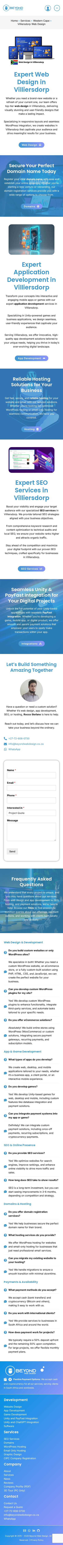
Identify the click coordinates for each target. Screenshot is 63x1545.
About (7, 1471)
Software (9, 1426)
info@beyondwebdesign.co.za (21, 1514)
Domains (9, 1442)
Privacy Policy (36, 1540)
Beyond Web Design (38, 1536)
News (7, 1478)
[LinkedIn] (33, 1530)
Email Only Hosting (15, 1450)
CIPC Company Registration (20, 1458)
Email (11, 782)
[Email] (24, 1530)
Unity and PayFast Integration (21, 1418)
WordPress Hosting (15, 1446)
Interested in (15, 807)
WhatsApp (10, 1518)
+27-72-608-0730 (14, 1510)
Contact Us (10, 1503)
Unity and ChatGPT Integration (21, 1422)
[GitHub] (38, 1530)
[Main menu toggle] (57, 8)
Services (9, 1474)
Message (12, 820)
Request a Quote (13, 1507)
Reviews (8, 1482)
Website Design (13, 1406)
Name (11, 770)
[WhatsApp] (29, 1530)
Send (12, 851)
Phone (12, 795)
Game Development (15, 1414)
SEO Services (11, 1438)
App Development (14, 1410)
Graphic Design (13, 1454)
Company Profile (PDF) (17, 1486)
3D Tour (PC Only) (14, 1490)
